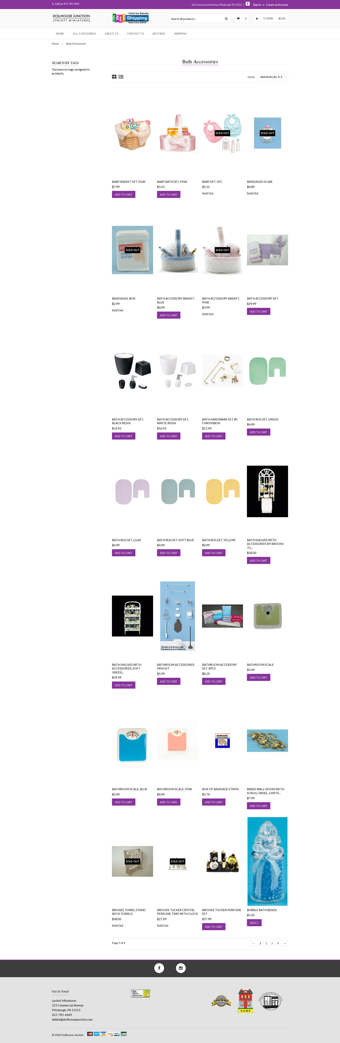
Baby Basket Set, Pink (128, 181)
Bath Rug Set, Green (262, 419)
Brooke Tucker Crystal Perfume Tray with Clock (177, 912)
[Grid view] (114, 77)
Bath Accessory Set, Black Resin (128, 421)
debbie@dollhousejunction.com (72, 1019)
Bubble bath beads (262, 910)
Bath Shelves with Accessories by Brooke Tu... (265, 543)
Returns (159, 33)
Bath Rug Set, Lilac (126, 540)
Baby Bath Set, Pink (172, 181)
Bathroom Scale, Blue (129, 789)
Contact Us (135, 33)
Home (60, 33)
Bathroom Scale (260, 664)
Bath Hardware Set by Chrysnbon (220, 421)
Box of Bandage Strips (220, 789)
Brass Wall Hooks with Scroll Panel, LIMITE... (265, 791)
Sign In (257, 4)
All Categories (84, 33)
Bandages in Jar (259, 181)
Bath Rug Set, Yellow (218, 540)
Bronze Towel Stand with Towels (129, 912)
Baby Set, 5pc (212, 181)
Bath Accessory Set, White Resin (173, 421)
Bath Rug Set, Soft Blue (175, 540)
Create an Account (277, 4)
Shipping (180, 33)
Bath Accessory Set (262, 298)
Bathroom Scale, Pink (174, 789)
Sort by (251, 76)
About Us (111, 33)
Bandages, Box (123, 298)
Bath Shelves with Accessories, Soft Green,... (126, 668)
